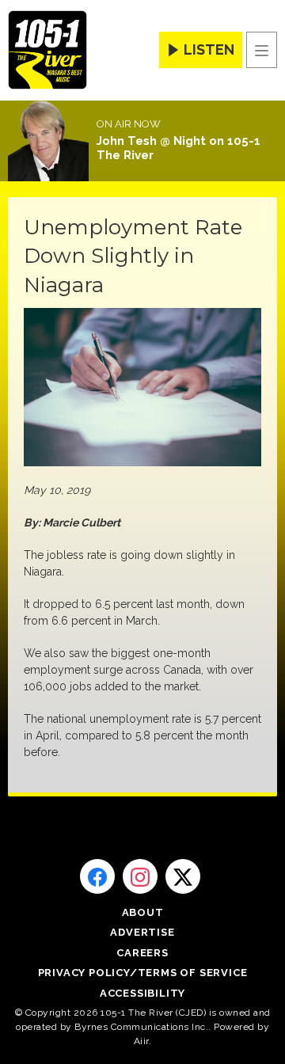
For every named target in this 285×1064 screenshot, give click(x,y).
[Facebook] (97, 876)
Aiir (141, 1041)
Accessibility (142, 993)
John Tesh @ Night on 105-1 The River (178, 148)
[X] (182, 876)
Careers (142, 953)
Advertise (142, 932)
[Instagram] (140, 876)
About (143, 912)
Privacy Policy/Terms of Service (143, 972)
